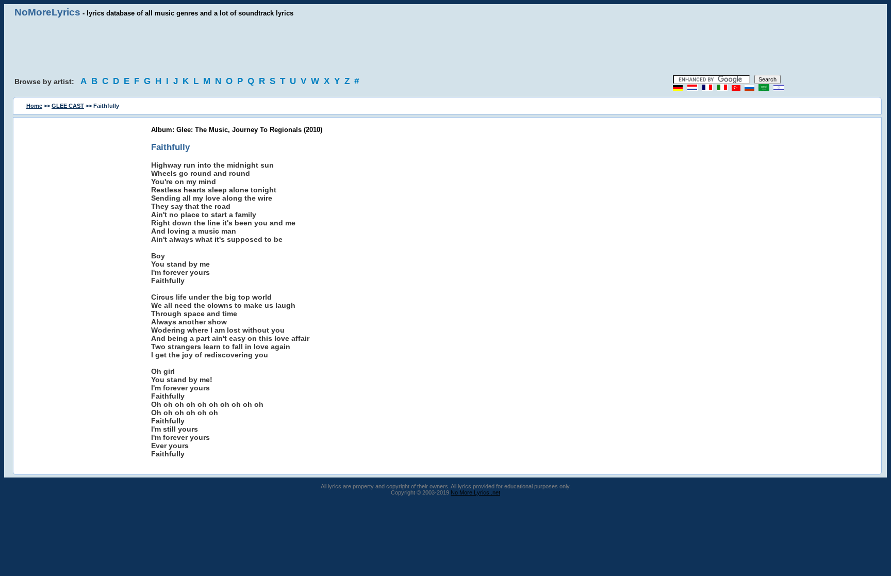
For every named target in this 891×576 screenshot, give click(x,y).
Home (34, 106)
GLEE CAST (68, 106)
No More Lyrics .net (475, 492)
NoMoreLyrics (47, 12)
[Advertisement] (445, 46)
